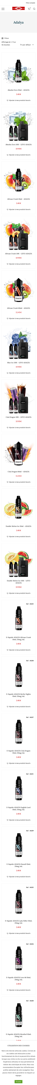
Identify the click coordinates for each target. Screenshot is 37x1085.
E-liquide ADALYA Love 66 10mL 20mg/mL (18, 978)
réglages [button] (18, 1075)
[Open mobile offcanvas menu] (3, 8)
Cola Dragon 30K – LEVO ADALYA (18, 417)
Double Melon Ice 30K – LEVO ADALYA (18, 582)
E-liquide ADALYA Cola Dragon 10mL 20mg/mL (18, 752)
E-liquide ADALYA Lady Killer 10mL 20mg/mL (18, 922)
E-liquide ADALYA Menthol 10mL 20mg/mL (18, 1035)
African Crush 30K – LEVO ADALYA (18, 254)
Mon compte (30, 3)
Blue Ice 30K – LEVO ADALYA (18, 363)
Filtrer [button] (6, 38)
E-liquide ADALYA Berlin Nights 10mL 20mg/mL (18, 695)
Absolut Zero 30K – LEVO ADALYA (19, 144)
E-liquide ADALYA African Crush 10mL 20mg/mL (18, 638)
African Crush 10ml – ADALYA (18, 199)
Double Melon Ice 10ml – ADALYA (18, 526)
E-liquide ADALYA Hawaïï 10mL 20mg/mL (19, 865)
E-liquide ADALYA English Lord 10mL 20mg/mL (18, 808)
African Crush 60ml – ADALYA (18, 308)
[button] (18, 100)
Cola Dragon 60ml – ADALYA (18, 472)
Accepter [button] (18, 1081)
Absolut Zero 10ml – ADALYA (18, 90)
